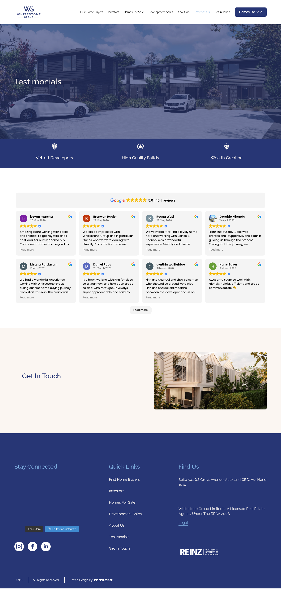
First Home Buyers (91, 12)
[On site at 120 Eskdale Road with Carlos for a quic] (71, 489)
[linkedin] (46, 546)
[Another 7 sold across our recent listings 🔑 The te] (32, 489)
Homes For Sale (134, 12)
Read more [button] (27, 250)
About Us (183, 12)
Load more (140, 310)
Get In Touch (222, 12)
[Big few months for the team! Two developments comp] (32, 512)
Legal (183, 522)
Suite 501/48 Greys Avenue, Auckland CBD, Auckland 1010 (222, 482)
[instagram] (19, 546)
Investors (113, 12)
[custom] (32, 546)
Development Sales (161, 12)
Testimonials (202, 12)
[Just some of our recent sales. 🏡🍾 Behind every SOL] (71, 512)
